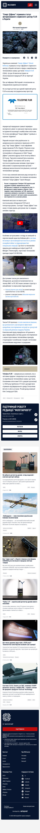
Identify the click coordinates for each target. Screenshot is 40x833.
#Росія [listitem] (4, 795)
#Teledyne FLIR (9, 398)
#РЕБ (4, 487)
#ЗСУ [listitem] (4, 775)
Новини (5, 755)
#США (22, 398)
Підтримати (20, 729)
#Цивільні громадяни (32, 573)
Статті (4, 758)
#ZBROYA (29, 528)
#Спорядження (17, 398)
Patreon (20, 427)
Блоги (4, 761)
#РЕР (29, 487)
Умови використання (28, 806)
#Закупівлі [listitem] (5, 778)
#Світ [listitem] (4, 786)
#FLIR (4, 398)
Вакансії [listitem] (23, 761)
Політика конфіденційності (8, 807)
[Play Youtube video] (20, 223)
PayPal (20, 431)
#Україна (33, 487)
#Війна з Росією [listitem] (7, 789)
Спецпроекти (6, 764)
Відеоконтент (6, 767)
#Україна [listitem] (5, 784)
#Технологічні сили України (8, 657)
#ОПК (4, 654)
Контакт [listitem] (23, 758)
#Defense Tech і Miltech (7, 528)
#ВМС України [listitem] (6, 781)
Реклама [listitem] (23, 755)
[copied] (35, 414)
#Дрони (34, 528)
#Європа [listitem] (5, 792)
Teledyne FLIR (29, 71)
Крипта (20, 436)
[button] (35, 5)
